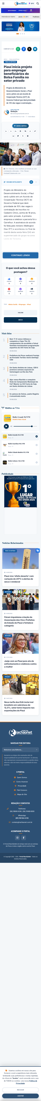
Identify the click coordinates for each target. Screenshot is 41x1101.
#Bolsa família (12, 304)
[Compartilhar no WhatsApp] (18, 49)
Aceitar (20, 1096)
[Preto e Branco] (25, 131)
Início (5, 59)
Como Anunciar (22, 782)
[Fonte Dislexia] (30, 131)
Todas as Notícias (14, 59)
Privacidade (22, 786)
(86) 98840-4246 (15, 811)
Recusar (20, 1090)
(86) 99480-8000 (28, 811)
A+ (16, 131)
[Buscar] (38, 3)
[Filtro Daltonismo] (18, 136)
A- (6, 131)
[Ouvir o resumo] (31, 182)
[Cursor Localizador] (23, 136)
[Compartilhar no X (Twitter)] (29, 49)
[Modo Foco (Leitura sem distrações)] (13, 136)
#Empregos (22, 304)
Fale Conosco (22, 790)
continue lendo (20, 255)
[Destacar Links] (35, 131)
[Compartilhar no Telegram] (35, 49)
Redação (14, 111)
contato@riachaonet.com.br (20, 113)
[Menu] (3, 3)
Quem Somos (22, 777)
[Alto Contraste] (21, 131)
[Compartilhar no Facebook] (24, 49)
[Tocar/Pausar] (6, 426)
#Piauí (29, 304)
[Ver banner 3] (22, 33)
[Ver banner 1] (17, 33)
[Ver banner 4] (24, 33)
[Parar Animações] (28, 136)
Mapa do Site (22, 794)
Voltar (20, 312)
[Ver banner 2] (20, 33)
